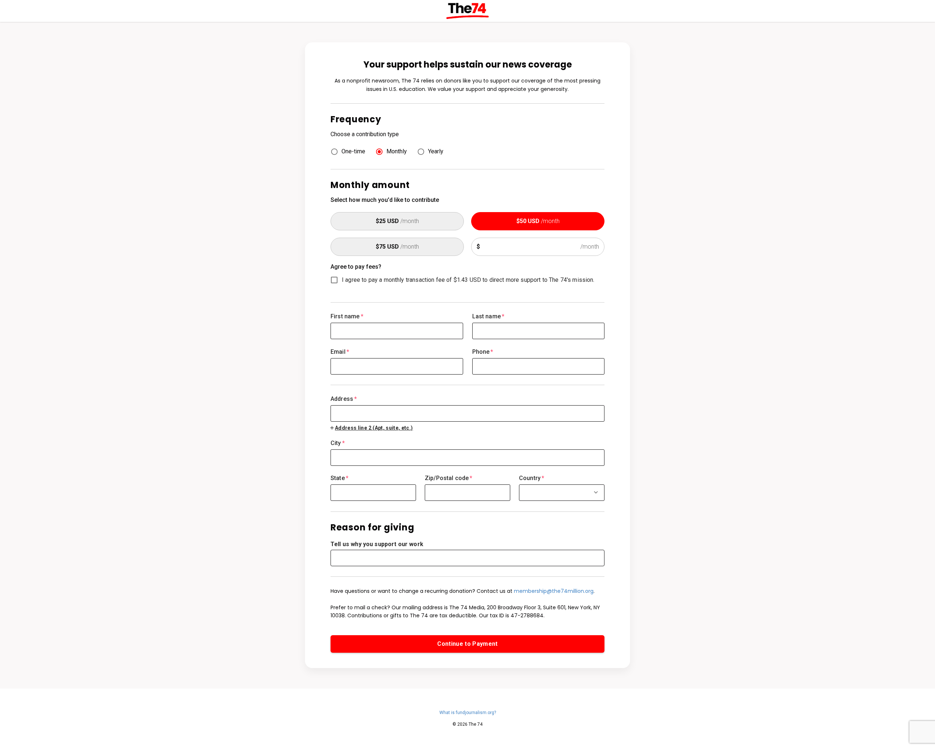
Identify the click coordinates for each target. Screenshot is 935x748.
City (338, 443)
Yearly (435, 151)
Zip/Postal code (449, 478)
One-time (353, 151)
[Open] (595, 492)
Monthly (396, 151)
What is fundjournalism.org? (467, 712)
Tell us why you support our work (377, 544)
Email (340, 351)
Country (531, 478)
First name (347, 316)
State (339, 478)
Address (344, 398)
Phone (482, 351)
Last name (488, 316)
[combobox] (467, 408)
